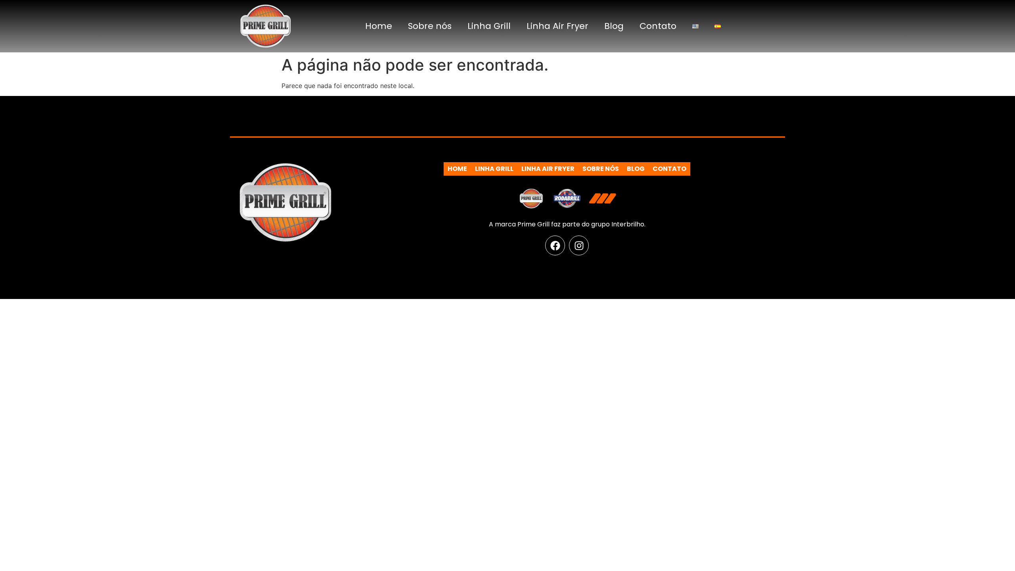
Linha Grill (489, 26)
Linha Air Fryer (557, 26)
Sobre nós (430, 26)
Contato (658, 26)
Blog (614, 26)
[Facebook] (555, 245)
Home (378, 26)
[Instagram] (579, 245)
